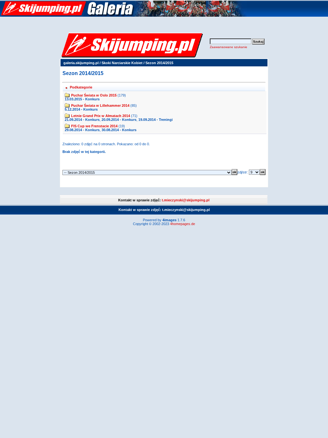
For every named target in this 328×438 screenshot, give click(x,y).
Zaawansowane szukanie (228, 47)
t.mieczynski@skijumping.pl (185, 200)
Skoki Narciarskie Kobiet (122, 63)
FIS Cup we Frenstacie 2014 (94, 126)
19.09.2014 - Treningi (155, 120)
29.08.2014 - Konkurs (82, 130)
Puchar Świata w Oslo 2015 (94, 95)
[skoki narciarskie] (123, 15)
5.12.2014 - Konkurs (81, 109)
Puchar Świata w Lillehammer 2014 (100, 105)
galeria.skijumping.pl (81, 63)
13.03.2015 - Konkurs (82, 99)
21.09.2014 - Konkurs (82, 120)
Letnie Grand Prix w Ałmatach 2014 (100, 116)
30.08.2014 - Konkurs (119, 130)
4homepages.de (182, 224)
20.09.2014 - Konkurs (119, 120)
